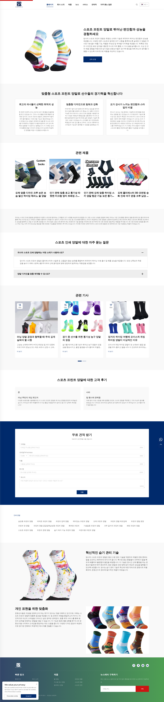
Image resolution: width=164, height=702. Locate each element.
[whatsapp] (133, 665)
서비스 (85, 5)
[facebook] (138, 665)
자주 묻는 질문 (106, 5)
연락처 (94, 5)
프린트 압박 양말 (62, 521)
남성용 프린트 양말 (25, 521)
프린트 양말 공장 (137, 521)
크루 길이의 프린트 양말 (113, 526)
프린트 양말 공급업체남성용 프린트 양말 (49, 526)
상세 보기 (31, 174)
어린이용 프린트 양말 (87, 530)
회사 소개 (60, 5)
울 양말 (56, 679)
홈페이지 (50, 5)
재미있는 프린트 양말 (81, 521)
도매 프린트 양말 (99, 521)
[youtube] (142, 665)
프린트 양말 (78, 679)
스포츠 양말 (78, 682)
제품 (70, 5)
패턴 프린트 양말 (133, 526)
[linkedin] (147, 665)
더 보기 (19, 351)
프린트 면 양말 (23, 526)
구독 (142, 689)
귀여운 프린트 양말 (44, 521)
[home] (19, 4)
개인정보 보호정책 (51, 695)
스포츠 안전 (78, 685)
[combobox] (23, 455)
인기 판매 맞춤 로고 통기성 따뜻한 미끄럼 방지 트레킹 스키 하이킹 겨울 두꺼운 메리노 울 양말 (65, 194)
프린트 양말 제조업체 (118, 521)
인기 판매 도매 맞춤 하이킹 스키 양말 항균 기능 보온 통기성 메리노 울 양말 (99, 194)
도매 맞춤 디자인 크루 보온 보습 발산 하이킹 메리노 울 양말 (30, 194)
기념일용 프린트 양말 (92, 526)
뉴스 (77, 5)
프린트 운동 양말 (43, 530)
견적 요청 (92, 59)
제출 (82, 492)
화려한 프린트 (74, 526)
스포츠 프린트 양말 (25, 530)
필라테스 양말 (58, 685)
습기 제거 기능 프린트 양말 (64, 530)
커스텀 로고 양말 (59, 682)
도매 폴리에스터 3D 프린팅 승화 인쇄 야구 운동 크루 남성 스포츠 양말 (133, 194)
